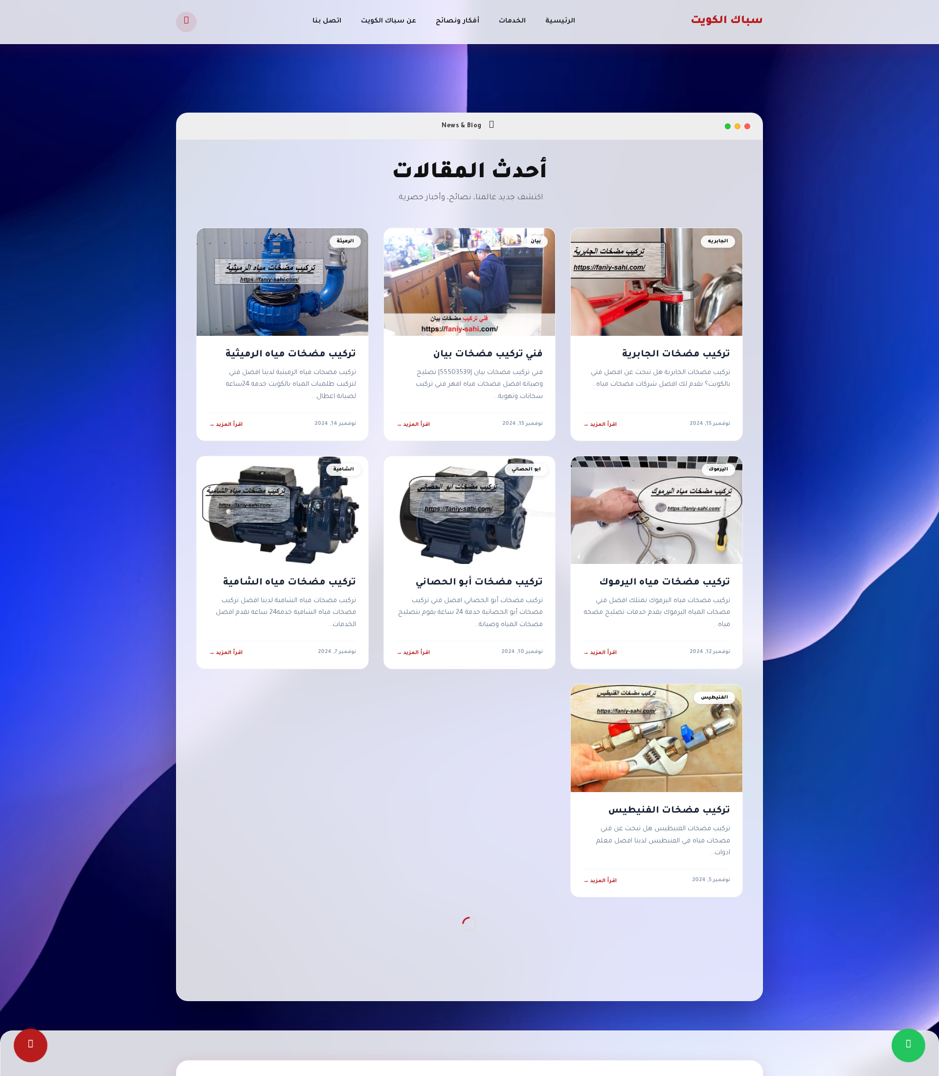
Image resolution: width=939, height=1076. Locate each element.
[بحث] (186, 22)
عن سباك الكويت (388, 21)
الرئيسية (560, 21)
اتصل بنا (327, 21)
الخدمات (512, 21)
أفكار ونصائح (457, 21)
